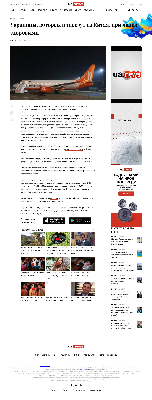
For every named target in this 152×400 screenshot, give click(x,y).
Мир (14, 10)
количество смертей (67, 167)
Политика (42, 10)
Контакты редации (95, 390)
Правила (66, 390)
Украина (22, 10)
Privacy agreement (79, 390)
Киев (32, 10)
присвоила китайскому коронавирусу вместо (41, 183)
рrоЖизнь (89, 10)
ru (116, 10)
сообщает (32, 118)
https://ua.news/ (45, 366)
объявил (54, 198)
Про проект (55, 390)
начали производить (80, 189)
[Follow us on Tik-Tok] (129, 10)
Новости (13, 19)
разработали (44, 207)
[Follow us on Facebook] (133, 10)
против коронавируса (67, 186)
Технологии (66, 10)
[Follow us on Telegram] (137, 10)
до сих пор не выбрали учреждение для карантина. (70, 161)
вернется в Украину (74, 149)
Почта (109, 10)
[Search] (140, 10)
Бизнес (53, 10)
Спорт (78, 10)
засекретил (35, 210)
